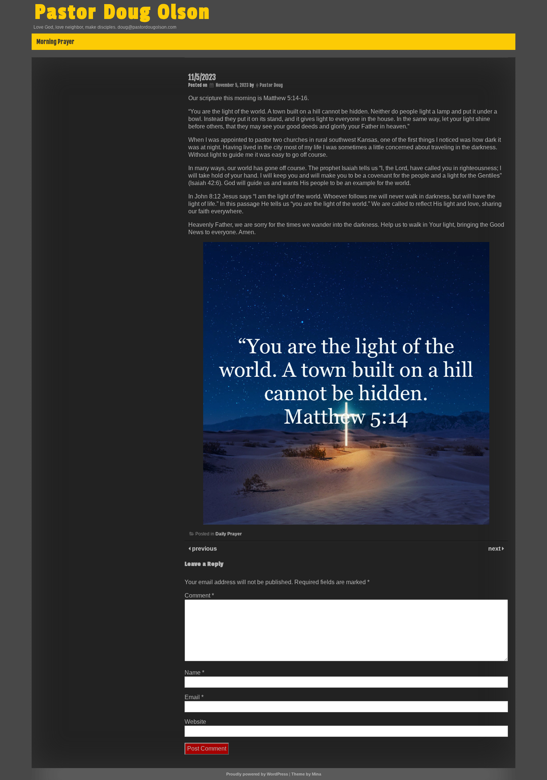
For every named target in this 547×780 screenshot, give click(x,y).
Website (195, 722)
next (495, 548)
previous (204, 548)
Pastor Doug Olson (123, 12)
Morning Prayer (55, 41)
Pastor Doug (271, 85)
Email (194, 697)
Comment (199, 595)
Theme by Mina (306, 774)
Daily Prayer (228, 534)
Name (194, 672)
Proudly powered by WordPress (257, 774)
